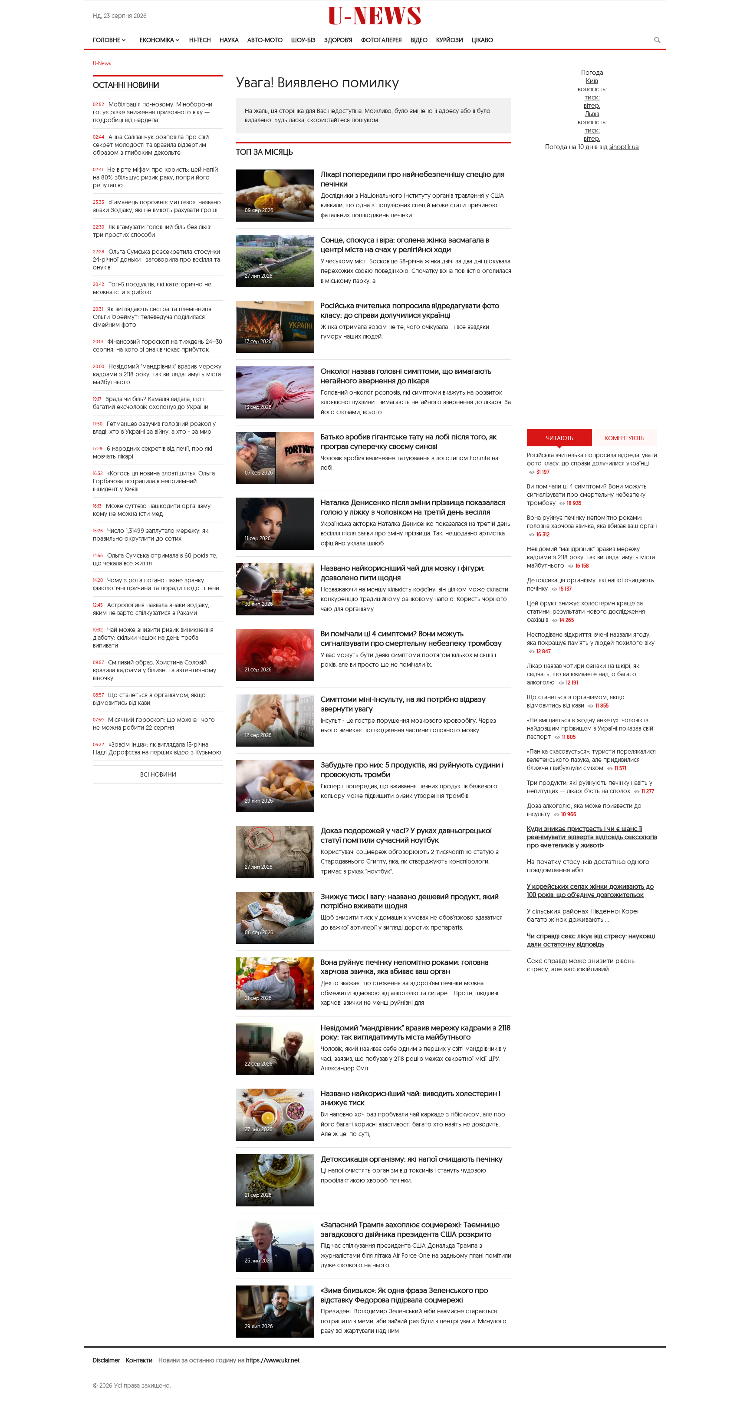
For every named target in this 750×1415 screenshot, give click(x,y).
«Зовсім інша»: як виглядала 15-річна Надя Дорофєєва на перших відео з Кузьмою (157, 748)
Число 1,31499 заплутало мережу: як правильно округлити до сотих (150, 534)
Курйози (449, 40)
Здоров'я (338, 40)
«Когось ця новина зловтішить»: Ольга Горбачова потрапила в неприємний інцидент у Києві (154, 481)
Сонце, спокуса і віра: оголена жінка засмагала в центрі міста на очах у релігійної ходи (405, 244)
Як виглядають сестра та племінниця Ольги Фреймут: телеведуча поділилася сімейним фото (152, 317)
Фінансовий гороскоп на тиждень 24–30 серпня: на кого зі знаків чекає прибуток (157, 345)
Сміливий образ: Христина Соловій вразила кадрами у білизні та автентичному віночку (154, 670)
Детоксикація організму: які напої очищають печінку (412, 1158)
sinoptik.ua (624, 147)
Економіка (157, 40)
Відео (419, 40)
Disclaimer (106, 1360)
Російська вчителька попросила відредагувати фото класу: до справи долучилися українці (410, 310)
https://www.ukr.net (272, 1360)
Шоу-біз (303, 40)
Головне (106, 40)
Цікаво (482, 40)
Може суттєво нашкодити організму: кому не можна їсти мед (152, 510)
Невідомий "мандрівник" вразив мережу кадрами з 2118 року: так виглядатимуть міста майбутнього (157, 374)
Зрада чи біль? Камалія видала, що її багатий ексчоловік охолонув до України (150, 403)
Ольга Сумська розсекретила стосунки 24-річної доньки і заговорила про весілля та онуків (156, 259)
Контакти (139, 1360)
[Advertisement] (592, 289)
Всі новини (158, 774)
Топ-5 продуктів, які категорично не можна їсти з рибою (152, 288)
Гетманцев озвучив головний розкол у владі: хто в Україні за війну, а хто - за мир (154, 427)
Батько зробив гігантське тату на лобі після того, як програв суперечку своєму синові (409, 441)
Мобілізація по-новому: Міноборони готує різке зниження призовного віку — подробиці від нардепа (152, 112)
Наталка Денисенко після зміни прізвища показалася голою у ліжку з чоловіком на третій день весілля (413, 507)
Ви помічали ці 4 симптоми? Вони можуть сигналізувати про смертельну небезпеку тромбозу (411, 638)
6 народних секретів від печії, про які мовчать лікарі (152, 452)
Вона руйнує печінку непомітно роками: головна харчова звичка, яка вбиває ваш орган (405, 966)
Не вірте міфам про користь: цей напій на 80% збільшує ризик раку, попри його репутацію (155, 177)
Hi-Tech (200, 40)
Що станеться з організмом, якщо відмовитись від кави (149, 699)
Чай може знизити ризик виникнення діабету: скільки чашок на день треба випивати (153, 637)
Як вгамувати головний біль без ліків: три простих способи (152, 231)
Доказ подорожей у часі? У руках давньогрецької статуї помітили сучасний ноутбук (406, 835)
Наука (229, 40)
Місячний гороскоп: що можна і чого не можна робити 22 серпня (154, 723)
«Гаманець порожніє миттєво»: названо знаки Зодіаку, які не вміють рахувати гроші (157, 206)
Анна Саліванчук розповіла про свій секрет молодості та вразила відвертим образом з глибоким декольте (151, 144)
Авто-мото (265, 40)
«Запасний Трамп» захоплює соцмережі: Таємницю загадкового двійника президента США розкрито (410, 1229)
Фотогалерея (381, 40)
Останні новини (126, 85)
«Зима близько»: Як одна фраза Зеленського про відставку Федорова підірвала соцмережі (404, 1294)
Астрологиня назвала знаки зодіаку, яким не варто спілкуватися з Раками (151, 609)
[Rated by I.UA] (112, 1402)
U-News (102, 63)
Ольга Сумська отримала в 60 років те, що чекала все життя (155, 559)
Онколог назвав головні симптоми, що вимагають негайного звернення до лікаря (406, 375)
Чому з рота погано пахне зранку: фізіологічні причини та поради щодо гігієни (156, 584)
